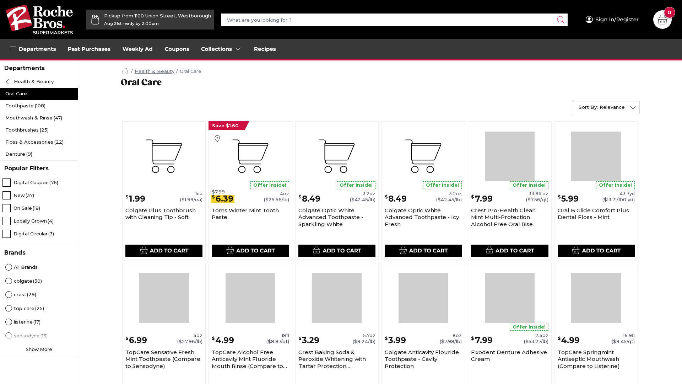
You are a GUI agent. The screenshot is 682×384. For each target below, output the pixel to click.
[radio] (39, 267)
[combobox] (606, 107)
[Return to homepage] (39, 19)
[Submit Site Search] (560, 20)
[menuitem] (89, 49)
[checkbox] (39, 182)
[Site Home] (125, 71)
